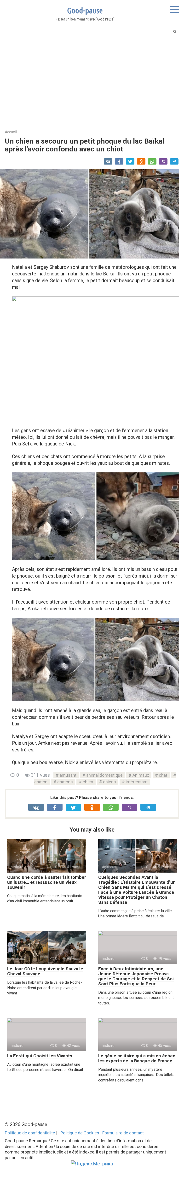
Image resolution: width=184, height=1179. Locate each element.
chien (88, 781)
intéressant (137, 781)
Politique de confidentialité (30, 1132)
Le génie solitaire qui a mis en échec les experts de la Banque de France (136, 1058)
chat (163, 775)
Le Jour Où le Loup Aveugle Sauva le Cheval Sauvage (45, 971)
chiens (109, 781)
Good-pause (85, 10)
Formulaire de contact (123, 1132)
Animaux (140, 775)
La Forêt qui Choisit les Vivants (39, 1056)
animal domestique (104, 775)
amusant (68, 775)
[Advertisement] (92, 81)
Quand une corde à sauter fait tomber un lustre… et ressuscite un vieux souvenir (46, 882)
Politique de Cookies (79, 1132)
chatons (65, 781)
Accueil (11, 132)
